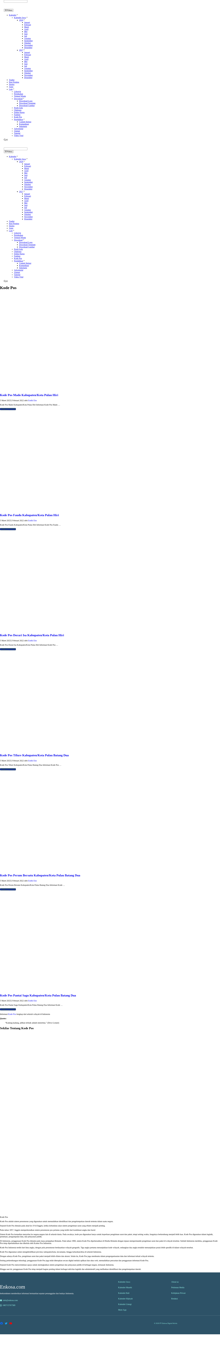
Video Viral (18, 135)
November (28, 45)
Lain (11, 89)
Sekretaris (23, 126)
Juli (25, 36)
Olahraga (17, 110)
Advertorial (18, 129)
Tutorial (17, 133)
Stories (11, 84)
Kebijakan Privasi (178, 1293)
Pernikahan (18, 94)
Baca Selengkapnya (8, 409)
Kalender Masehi (125, 1287)
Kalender (12, 15)
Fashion (17, 115)
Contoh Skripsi (25, 122)
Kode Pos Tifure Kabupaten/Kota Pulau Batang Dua (34, 755)
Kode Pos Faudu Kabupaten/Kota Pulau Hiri (29, 515)
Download (18, 99)
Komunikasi (24, 124)
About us (175, 1282)
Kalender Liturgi (125, 1304)
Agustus (27, 38)
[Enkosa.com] (15, 8)
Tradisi (11, 80)
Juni (26, 34)
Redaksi (174, 1299)
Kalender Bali (123, 1293)
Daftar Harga (19, 112)
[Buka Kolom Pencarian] (6, 140)
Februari (27, 25)
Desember (28, 48)
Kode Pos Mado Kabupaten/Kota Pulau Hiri (29, 395)
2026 (21, 20)
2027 (21, 50)
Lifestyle (17, 91)
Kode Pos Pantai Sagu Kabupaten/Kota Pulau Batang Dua (38, 995)
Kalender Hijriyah (125, 1299)
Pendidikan (18, 119)
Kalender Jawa (20, 18)
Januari (27, 22)
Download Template (27, 103)
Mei (25, 31)
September (28, 41)
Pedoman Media (177, 1287)
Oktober (27, 43)
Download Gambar (27, 105)
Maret (26, 27)
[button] (17, 15)
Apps (11, 87)
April (26, 29)
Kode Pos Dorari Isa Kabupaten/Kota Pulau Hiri (32, 635)
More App (122, 1310)
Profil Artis (18, 108)
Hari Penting (14, 82)
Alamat (17, 131)
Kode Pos (18, 117)
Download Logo (25, 101)
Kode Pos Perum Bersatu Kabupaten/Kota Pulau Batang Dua (40, 875)
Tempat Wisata (20, 96)
